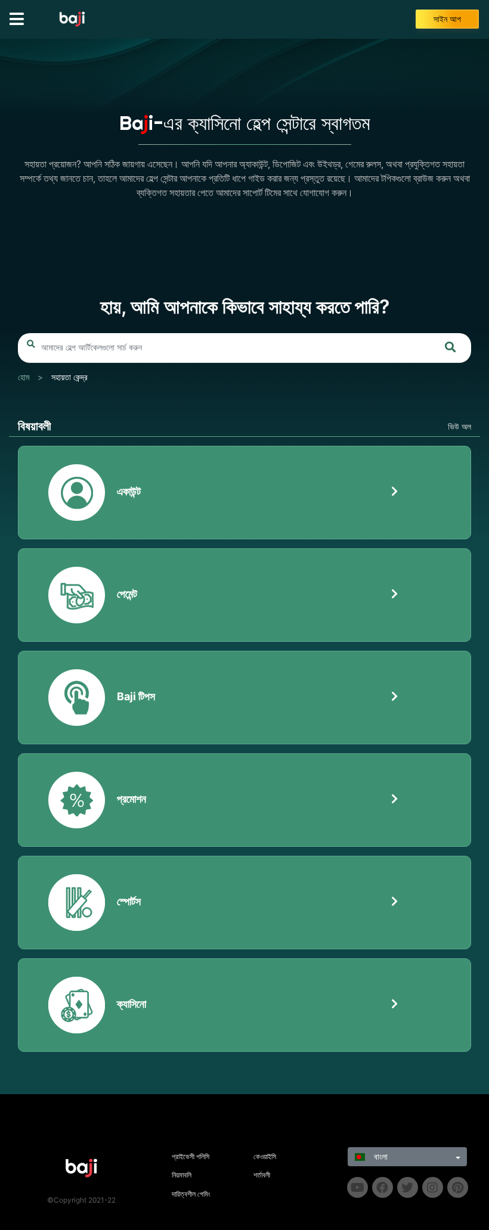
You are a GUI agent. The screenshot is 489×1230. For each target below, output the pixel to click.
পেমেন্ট (127, 594)
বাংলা (380, 1156)
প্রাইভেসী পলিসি (190, 1156)
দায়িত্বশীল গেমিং (191, 1193)
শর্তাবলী (261, 1174)
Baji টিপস (136, 696)
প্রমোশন (131, 799)
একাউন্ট (129, 491)
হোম (23, 377)
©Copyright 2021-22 (81, 1199)
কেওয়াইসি (264, 1156)
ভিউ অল (459, 426)
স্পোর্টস (129, 901)
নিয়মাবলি (181, 1174)
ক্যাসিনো (131, 1004)
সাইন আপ (447, 19)
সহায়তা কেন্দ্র (69, 377)
